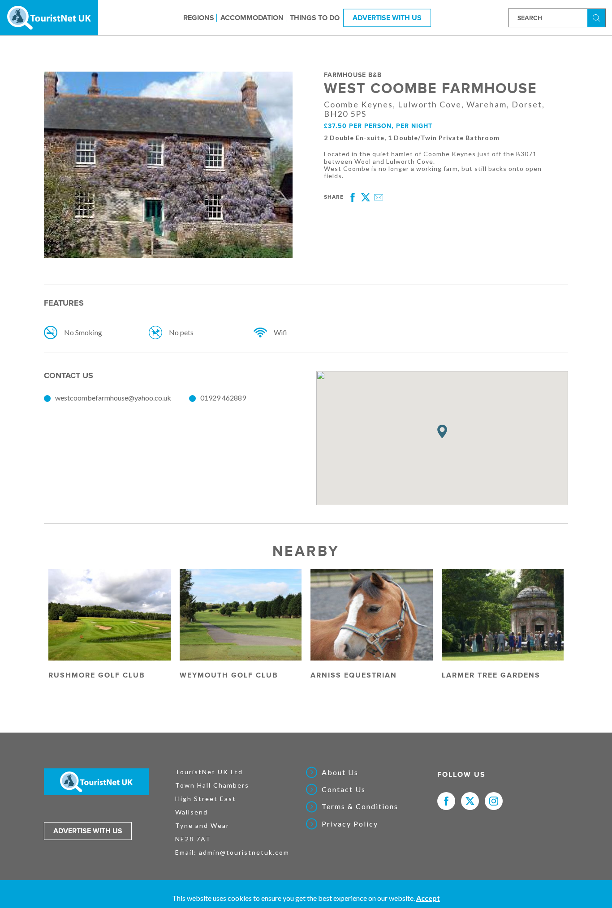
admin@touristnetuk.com (244, 852)
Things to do (315, 17)
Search (597, 17)
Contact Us (344, 789)
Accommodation (252, 17)
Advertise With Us (387, 17)
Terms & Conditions (360, 806)
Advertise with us (87, 831)
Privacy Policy (350, 824)
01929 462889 (223, 397)
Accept (428, 898)
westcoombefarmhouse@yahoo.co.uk (113, 397)
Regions (198, 17)
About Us (340, 772)
